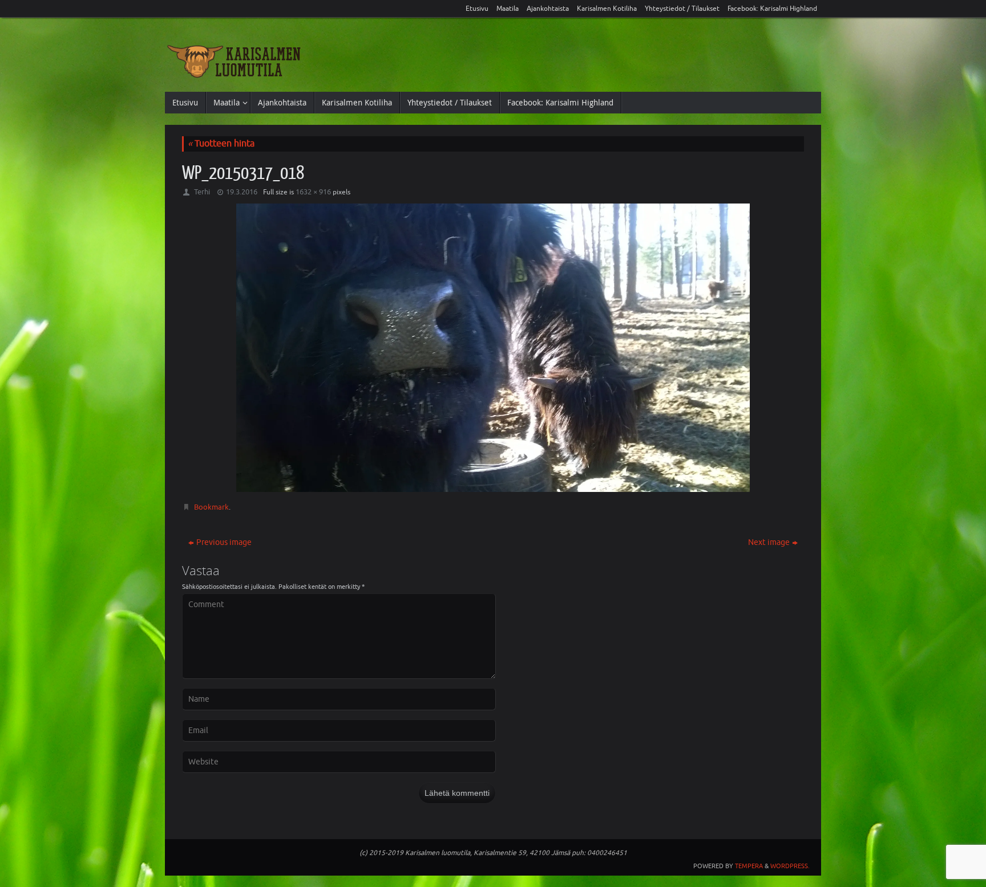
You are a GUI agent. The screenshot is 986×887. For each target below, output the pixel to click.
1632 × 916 (313, 192)
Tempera (749, 866)
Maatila (507, 8)
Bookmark (211, 507)
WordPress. (790, 866)
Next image (769, 542)
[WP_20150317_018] (493, 347)
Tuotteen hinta (221, 143)
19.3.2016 (241, 192)
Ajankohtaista (548, 8)
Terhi (202, 192)
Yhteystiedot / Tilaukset (682, 8)
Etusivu (477, 8)
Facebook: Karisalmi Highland (772, 8)
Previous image (224, 542)
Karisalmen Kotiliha (607, 8)
